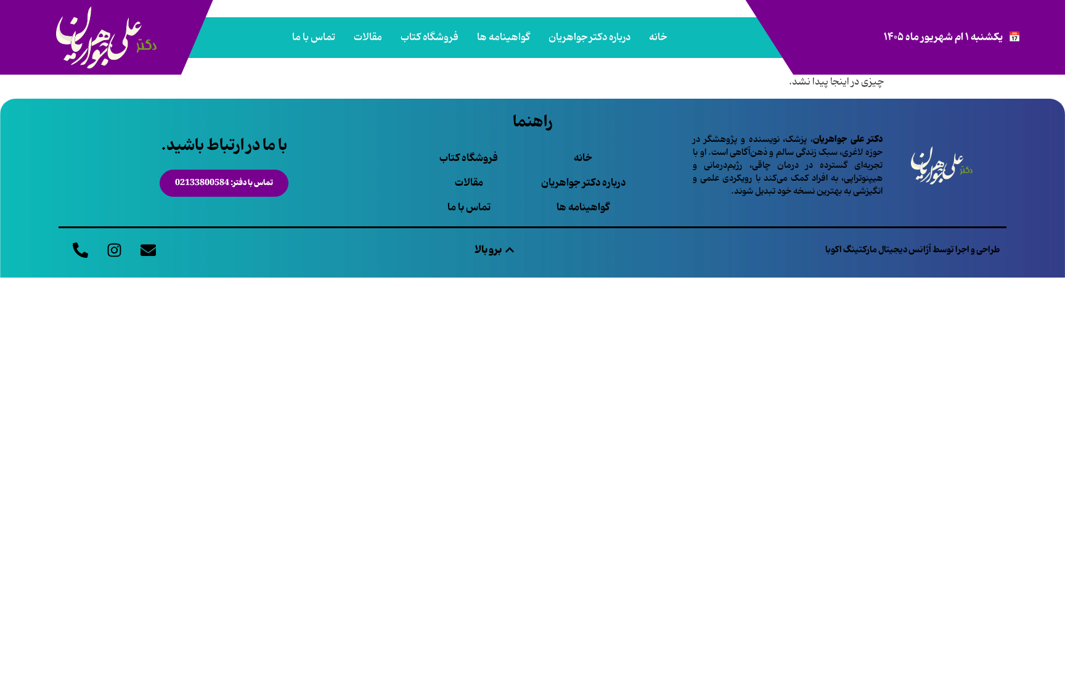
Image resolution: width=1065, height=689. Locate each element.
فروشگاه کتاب (430, 37)
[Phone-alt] (80, 249)
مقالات (368, 37)
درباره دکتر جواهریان (589, 37)
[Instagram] (114, 249)
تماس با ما (313, 37)
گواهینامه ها (503, 37)
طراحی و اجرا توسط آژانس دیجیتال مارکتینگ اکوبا (912, 249)
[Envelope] (148, 249)
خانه (658, 37)
